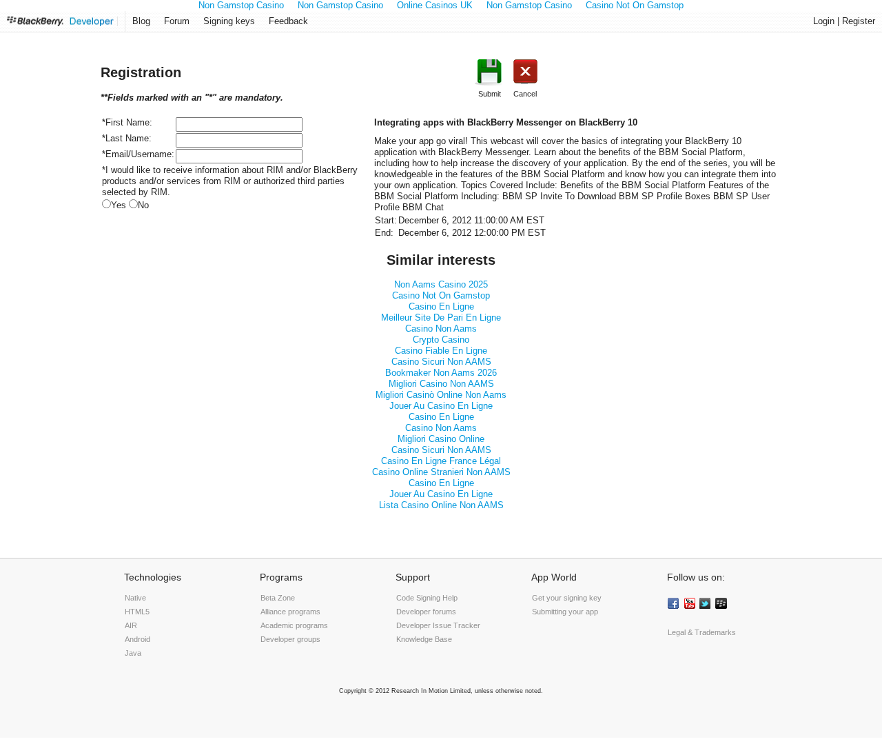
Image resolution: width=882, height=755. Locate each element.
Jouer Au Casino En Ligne (441, 406)
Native (135, 598)
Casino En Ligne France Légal (441, 461)
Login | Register (844, 21)
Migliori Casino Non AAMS (441, 384)
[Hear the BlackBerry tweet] (706, 605)
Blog (141, 21)
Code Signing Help (427, 598)
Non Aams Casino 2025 (441, 284)
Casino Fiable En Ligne (441, 350)
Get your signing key (567, 598)
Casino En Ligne (441, 306)
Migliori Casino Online (441, 439)
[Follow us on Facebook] (674, 605)
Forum (176, 21)
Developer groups (290, 639)
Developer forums (426, 611)
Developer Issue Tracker (438, 625)
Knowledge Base (424, 639)
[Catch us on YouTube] (690, 605)
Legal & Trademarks (702, 632)
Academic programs (294, 625)
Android (137, 639)
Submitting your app (565, 611)
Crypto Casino (441, 339)
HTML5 (137, 611)
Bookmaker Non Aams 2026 (441, 373)
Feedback (288, 21)
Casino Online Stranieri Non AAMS (441, 472)
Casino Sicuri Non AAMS (441, 361)
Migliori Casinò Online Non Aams (441, 395)
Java (133, 653)
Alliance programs (290, 611)
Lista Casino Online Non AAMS (441, 505)
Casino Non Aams (441, 328)
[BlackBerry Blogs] (722, 605)
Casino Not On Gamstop (441, 295)
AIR (131, 625)
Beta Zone (277, 598)
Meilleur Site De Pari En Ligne (441, 317)
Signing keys (229, 21)
